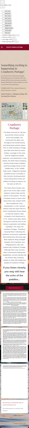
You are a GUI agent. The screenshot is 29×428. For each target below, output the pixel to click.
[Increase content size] (18, 35)
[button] (2, 47)
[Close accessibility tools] (4, 7)
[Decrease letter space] (15, 42)
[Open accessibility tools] (2, 2)
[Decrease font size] (12, 37)
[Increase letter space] (18, 42)
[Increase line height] (16, 39)
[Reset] (1, 7)
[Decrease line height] (13, 39)
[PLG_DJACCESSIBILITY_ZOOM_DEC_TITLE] (16, 35)
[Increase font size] (15, 37)
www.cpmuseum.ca (14, 287)
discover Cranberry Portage (14, 47)
